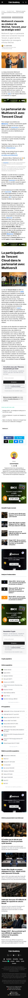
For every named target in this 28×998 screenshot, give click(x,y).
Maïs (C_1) (6, 758)
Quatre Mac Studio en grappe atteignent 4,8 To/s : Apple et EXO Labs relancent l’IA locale (17, 524)
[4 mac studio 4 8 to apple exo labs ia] (4, 524)
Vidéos (18, 961)
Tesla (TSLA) (7, 695)
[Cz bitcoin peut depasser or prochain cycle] (4, 515)
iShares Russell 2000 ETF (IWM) (11, 743)
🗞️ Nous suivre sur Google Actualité (14, 986)
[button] (2, 2)
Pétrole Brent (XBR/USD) (10, 755)
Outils (22, 961)
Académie (8, 959)
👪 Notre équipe (14, 992)
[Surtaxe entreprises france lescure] (4, 542)
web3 (9, 93)
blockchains (14, 127)
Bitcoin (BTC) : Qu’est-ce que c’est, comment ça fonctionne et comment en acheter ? (17, 598)
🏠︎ (4, 959)
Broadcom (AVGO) (8, 689)
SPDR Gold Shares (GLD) (10, 726)
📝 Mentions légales (14, 993)
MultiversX (5, 428)
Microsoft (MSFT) (8, 679)
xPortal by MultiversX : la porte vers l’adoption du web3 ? (14, 416)
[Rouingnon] (14, 455)
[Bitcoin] (4, 597)
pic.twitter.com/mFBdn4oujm (9, 155)
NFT (10, 197)
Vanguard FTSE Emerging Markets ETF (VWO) (13, 739)
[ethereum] (4, 589)
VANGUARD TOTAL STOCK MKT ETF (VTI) (14, 711)
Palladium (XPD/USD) (9, 771)
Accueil (3, 11)
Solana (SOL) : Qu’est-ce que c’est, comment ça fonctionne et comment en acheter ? (17, 582)
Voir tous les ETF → (14, 746)
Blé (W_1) (6, 783)
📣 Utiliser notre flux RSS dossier (14, 989)
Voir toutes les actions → (14, 702)
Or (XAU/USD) (7, 765)
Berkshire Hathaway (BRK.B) (10, 698)
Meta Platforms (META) (9, 692)
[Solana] (4, 582)
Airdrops (5, 961)
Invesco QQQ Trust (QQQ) (10, 720)
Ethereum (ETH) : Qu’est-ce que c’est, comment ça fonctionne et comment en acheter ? (16, 590)
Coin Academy (14, 2)
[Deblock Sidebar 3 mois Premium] (14, 559)
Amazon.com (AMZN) (9, 682)
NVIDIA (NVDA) (7, 669)
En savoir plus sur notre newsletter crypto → (14, 390)
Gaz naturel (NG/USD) (9, 768)
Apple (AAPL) (7, 672)
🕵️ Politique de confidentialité (14, 994)
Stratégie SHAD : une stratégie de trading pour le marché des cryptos (14, 411)
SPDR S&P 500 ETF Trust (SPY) (11, 714)
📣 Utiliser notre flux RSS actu (14, 988)
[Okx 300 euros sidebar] (14, 493)
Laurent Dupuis (14, 463)
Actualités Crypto (10, 11)
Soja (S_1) (6, 780)
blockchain (12, 180)
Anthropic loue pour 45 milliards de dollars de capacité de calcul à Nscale (17, 533)
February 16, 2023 (17, 160)
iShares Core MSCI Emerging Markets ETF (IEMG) (14, 735)
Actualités (15, 959)
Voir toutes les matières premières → (14, 786)
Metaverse (4, 123)
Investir (12, 961)
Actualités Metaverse (17, 17)
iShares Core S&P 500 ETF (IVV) (11, 717)
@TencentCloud (10, 148)
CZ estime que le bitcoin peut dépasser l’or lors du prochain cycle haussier (17, 515)
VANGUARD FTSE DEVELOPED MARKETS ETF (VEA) (14, 730)
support (19, 308)
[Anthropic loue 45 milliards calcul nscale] (4, 533)
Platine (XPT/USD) (8, 774)
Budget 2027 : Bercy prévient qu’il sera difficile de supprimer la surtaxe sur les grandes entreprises (17, 542)
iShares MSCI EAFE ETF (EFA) (11, 723)
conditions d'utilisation (15, 386)
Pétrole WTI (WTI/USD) (9, 761)
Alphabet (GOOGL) (8, 676)
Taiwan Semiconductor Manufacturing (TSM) (13, 685)
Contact (14, 963)
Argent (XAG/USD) (8, 777)
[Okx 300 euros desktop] (14, 100)
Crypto (21, 959)
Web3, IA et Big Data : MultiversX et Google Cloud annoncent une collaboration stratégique (14, 420)
